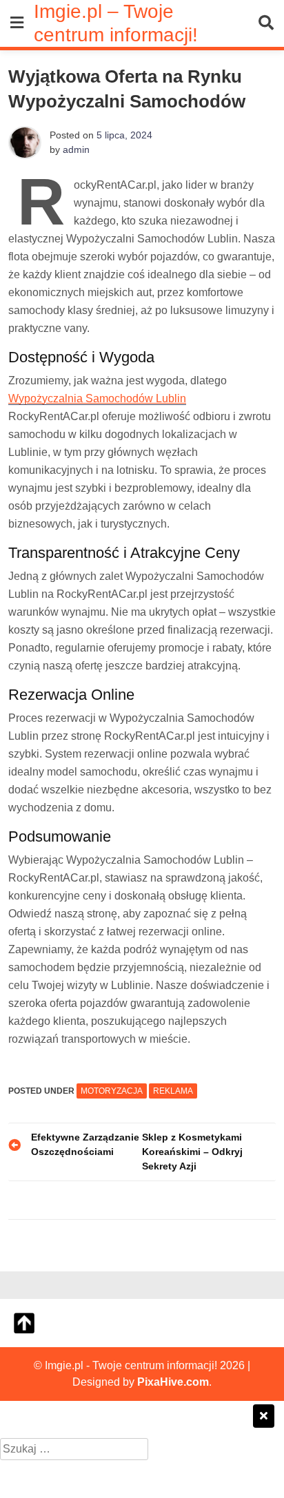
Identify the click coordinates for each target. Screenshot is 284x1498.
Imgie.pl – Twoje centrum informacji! (116, 22)
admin (76, 149)
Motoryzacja (112, 1091)
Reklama (173, 1091)
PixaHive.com (173, 1382)
